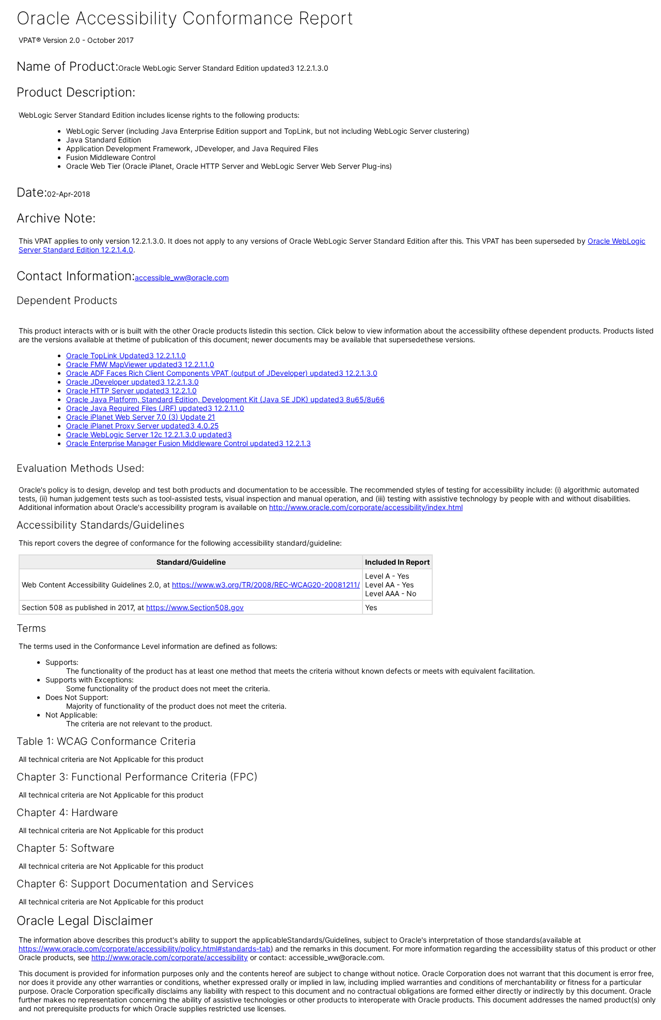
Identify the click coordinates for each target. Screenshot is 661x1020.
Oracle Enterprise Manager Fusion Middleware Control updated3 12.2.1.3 (188, 443)
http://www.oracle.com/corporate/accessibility (169, 957)
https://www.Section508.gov (195, 607)
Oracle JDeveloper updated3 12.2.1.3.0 (132, 381)
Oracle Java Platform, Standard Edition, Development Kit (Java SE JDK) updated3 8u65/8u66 (225, 399)
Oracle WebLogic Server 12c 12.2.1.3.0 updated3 (149, 434)
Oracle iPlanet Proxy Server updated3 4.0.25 (142, 425)
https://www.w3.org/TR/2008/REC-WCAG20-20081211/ (266, 584)
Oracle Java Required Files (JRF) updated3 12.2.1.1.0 (155, 408)
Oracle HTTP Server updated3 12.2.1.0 (131, 390)
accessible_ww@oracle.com (182, 277)
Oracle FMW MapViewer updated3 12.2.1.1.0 (140, 364)
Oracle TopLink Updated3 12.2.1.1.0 (126, 355)
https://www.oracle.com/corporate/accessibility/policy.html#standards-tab (145, 948)
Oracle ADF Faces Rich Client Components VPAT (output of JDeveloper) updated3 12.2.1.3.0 (221, 373)
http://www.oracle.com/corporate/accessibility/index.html (366, 507)
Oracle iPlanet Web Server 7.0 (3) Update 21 (140, 416)
